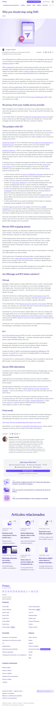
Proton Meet (32, 609)
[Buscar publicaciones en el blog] (53, 5)
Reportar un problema (8, 693)
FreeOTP (16, 402)
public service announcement (24, 258)
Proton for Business (34, 621)
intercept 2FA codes (47, 195)
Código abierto (6, 646)
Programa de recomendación (10, 676)
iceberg (28, 207)
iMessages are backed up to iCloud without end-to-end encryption (32, 316)
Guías (34, 5)
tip (20, 207)
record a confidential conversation (32, 174)
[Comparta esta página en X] (44, 52)
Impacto (31, 643)
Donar (30, 655)
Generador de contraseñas (9, 637)
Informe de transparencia (29, 703)
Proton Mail (5, 606)
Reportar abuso (18, 691)
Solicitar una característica (9, 698)
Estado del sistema (7, 691)
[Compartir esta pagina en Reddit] (46, 52)
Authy (28, 400)
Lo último (22, 5)
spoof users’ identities (18, 182)
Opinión (39, 5)
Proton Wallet (6, 621)
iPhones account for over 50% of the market (32, 304)
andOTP (9, 402)
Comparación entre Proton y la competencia (14, 655)
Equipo (30, 640)
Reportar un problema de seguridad (12, 695)
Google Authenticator (37, 400)
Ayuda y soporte (6, 670)
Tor (3, 643)
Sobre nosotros (33, 637)
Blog (30, 658)
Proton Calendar (6, 609)
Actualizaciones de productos (11, 5)
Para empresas (46, 5)
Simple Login (32, 618)
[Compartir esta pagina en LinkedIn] (50, 52)
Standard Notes (33, 615)
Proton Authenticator (34, 606)
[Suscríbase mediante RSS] (50, 5)
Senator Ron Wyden (8, 142)
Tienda (30, 652)
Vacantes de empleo (34, 649)
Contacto (4, 682)
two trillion (5, 69)
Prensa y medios (6, 679)
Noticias (29, 5)
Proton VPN (5, 615)
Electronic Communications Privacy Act (37, 117)
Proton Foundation (34, 646)
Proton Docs (5, 624)
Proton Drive (5, 612)
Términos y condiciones (17, 703)
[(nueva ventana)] (3, 591)
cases (10, 207)
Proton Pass (5, 618)
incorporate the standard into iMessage (33, 351)
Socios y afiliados (7, 673)
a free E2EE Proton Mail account (32, 426)
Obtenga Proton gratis (28, 470)
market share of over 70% (41, 296)
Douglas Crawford (11, 49)
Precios (31, 624)
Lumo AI (31, 612)
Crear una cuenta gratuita (34, 1)
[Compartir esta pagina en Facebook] (48, 52)
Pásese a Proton (33, 627)
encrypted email (17, 87)
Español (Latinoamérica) (45, 691)
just (16, 207)
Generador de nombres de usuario (11, 640)
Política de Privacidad (6, 703)
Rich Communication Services (11, 335)
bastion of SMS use (30, 71)
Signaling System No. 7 (9, 150)
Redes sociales (6, 667)
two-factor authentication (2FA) (37, 97)
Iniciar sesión (46, 1)
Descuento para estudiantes (10, 649)
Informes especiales (7, 652)
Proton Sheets (6, 627)
